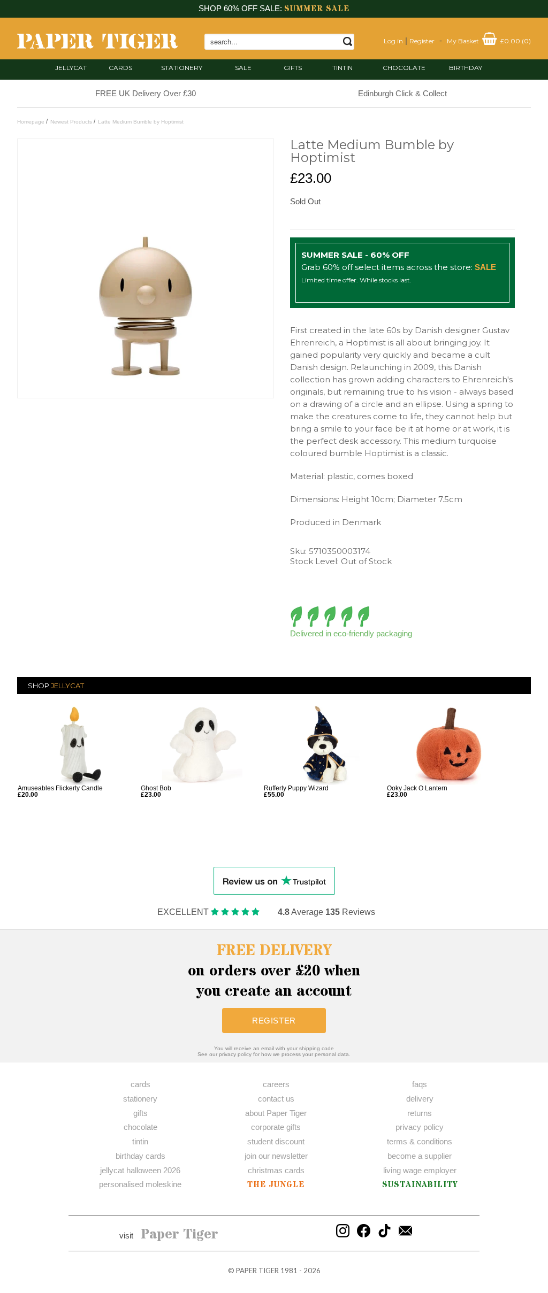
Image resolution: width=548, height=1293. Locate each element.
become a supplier (419, 1155)
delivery (419, 1098)
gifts (293, 68)
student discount (276, 1141)
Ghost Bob (156, 788)
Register (422, 41)
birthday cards (140, 1155)
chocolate (140, 1127)
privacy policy (419, 1127)
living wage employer (419, 1170)
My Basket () (489, 41)
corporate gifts (276, 1127)
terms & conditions (419, 1141)
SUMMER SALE (316, 8)
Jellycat (71, 68)
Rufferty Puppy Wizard (296, 788)
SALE (243, 68)
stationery (181, 68)
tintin (342, 68)
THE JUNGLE (276, 1184)
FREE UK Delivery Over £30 (145, 93)
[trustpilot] (274, 879)
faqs (419, 1084)
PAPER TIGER (257, 1270)
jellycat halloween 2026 (140, 1170)
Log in (393, 41)
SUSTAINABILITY (420, 1184)
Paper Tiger (179, 1234)
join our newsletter (276, 1155)
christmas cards (276, 1170)
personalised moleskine (140, 1184)
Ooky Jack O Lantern (417, 788)
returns (419, 1113)
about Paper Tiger (276, 1113)
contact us (276, 1098)
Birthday (465, 68)
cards (120, 68)
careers (276, 1084)
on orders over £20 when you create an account (274, 971)
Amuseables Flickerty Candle (60, 788)
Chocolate (404, 68)
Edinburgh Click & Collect (402, 93)
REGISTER (274, 1020)
